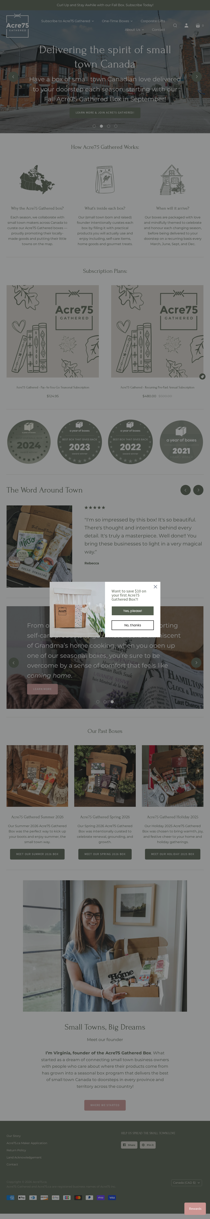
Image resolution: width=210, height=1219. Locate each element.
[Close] (155, 587)
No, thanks (132, 625)
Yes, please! (132, 610)
